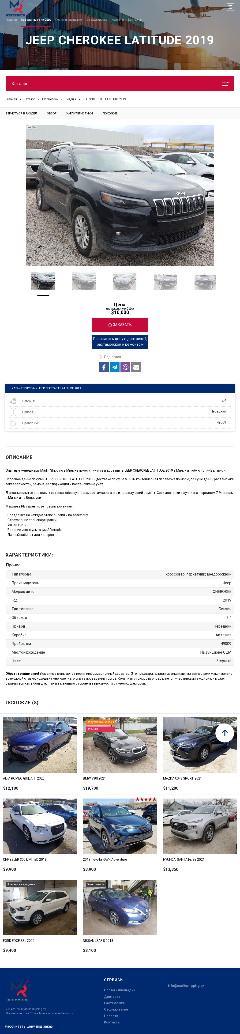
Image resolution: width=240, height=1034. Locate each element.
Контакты (112, 1022)
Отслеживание (116, 1009)
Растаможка (114, 1003)
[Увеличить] (120, 195)
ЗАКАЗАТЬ (122, 324)
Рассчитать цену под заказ (29, 1026)
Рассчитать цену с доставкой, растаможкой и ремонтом (120, 342)
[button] (104, 367)
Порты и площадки (119, 990)
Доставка (112, 997)
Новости (111, 1016)
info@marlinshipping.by (186, 986)
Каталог (19, 83)
